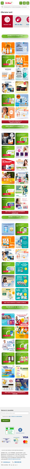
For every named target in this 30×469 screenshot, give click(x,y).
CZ (11, 464)
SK (13, 464)
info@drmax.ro (6, 462)
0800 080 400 (17, 462)
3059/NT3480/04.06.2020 (14, 459)
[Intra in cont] (24, 3)
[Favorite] (20, 3)
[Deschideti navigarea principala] (2, 3)
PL (15, 464)
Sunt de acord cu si (12, 416)
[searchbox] (15, 7)
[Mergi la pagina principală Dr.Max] (8, 2)
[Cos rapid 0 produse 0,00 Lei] (27, 3)
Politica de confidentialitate (17, 416)
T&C (10, 416)
